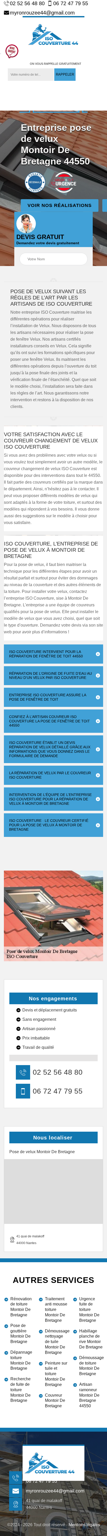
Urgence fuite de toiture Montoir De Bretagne (89, 1310)
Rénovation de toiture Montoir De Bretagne (21, 1307)
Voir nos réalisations (60, 205)
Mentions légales (84, 1525)
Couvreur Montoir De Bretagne (55, 1400)
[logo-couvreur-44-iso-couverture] (53, 34)
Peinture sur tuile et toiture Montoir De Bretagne (56, 1374)
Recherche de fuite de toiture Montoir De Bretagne (20, 1390)
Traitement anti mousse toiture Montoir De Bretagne (56, 1310)
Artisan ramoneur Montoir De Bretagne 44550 (89, 1395)
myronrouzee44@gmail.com (42, 13)
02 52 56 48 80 (27, 3)
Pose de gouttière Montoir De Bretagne (20, 1333)
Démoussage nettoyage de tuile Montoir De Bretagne (57, 1342)
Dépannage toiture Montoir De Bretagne (21, 1360)
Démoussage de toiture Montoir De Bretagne (91, 1365)
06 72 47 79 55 (70, 3)
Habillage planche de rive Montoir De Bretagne (91, 1339)
